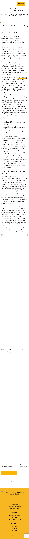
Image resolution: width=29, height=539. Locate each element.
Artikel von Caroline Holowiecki (11, 33)
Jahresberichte (14, 508)
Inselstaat (6, 207)
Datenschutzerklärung (14, 506)
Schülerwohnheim (6, 59)
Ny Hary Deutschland (14, 9)
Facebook (14, 528)
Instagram (15, 526)
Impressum (14, 504)
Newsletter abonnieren (9, 473)
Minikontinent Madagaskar (14, 519)
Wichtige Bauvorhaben (7, 465)
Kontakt (14, 503)
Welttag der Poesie (21, 465)
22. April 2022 (14, 28)
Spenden (21, 3)
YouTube (14, 530)
